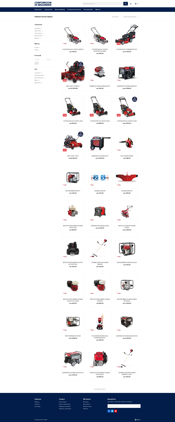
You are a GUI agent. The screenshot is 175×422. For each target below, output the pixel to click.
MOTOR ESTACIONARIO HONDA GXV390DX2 (100, 373)
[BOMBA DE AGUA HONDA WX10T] (100, 72)
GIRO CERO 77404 (73, 156)
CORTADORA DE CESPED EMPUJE (72, 49)
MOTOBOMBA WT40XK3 (73, 336)
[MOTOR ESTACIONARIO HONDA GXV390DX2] (100, 358)
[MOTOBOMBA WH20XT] (73, 176)
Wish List (85, 408)
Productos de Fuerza (74, 9)
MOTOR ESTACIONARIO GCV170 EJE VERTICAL (73, 263)
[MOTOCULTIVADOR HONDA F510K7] (127, 211)
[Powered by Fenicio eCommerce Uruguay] (137, 419)
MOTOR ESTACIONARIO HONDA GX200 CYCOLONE (73, 300)
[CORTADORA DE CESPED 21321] (100, 107)
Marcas (98, 9)
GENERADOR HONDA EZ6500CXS (73, 372)
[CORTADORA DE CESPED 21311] (73, 107)
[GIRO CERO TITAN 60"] (73, 72)
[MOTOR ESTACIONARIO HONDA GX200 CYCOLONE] (73, 285)
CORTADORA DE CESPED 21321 (100, 121)
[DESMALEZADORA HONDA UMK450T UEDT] (127, 358)
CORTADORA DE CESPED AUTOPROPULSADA (100, 50)
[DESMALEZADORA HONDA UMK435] (100, 248)
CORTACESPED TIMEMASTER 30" (126, 49)
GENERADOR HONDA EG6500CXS (127, 336)
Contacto (37, 404)
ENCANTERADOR (126, 191)
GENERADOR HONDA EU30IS (100, 225)
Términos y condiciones (65, 408)
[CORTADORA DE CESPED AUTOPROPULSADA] (100, 35)
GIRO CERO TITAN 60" (73, 86)
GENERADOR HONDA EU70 (99, 156)
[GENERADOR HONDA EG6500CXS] (127, 322)
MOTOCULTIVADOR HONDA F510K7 (126, 226)
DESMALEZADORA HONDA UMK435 (99, 263)
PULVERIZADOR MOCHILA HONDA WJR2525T (100, 337)
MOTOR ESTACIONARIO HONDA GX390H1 (100, 300)
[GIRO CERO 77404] (73, 142)
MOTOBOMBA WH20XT (73, 191)
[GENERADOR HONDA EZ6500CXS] (73, 358)
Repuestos (38, 9)
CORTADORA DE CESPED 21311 (73, 121)
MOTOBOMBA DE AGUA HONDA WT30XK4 (127, 300)
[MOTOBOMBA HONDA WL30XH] (127, 248)
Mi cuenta (85, 402)
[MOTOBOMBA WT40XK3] (73, 322)
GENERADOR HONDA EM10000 (127, 86)
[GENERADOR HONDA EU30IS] (100, 211)
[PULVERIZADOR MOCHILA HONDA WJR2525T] (100, 322)
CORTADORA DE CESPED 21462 (127, 121)
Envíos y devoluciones (64, 404)
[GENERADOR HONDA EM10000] (127, 72)
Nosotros (37, 402)
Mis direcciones (87, 406)
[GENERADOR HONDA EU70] (100, 142)
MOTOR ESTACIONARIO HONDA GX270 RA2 (73, 226)
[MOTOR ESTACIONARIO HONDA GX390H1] (100, 285)
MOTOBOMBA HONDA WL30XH (127, 262)
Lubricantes (48, 9)
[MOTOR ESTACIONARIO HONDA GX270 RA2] (73, 211)
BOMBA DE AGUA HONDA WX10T (100, 86)
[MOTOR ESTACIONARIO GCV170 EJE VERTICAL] (73, 248)
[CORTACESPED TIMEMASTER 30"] (127, 35)
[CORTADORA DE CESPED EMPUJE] (73, 35)
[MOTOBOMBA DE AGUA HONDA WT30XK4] (127, 285)
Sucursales (37, 406)
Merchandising (60, 9)
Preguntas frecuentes (64, 406)
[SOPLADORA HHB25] (127, 142)
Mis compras (86, 404)
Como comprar (63, 402)
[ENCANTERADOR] (127, 176)
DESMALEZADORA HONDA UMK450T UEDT (126, 373)
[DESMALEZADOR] (100, 176)
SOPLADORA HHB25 (126, 156)
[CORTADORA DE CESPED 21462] (127, 107)
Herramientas (88, 9)
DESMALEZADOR (99, 191)
